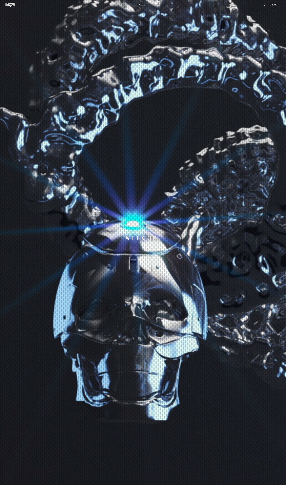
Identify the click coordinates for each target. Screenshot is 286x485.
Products (142, 5)
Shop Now (143, 249)
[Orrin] (15, 5)
